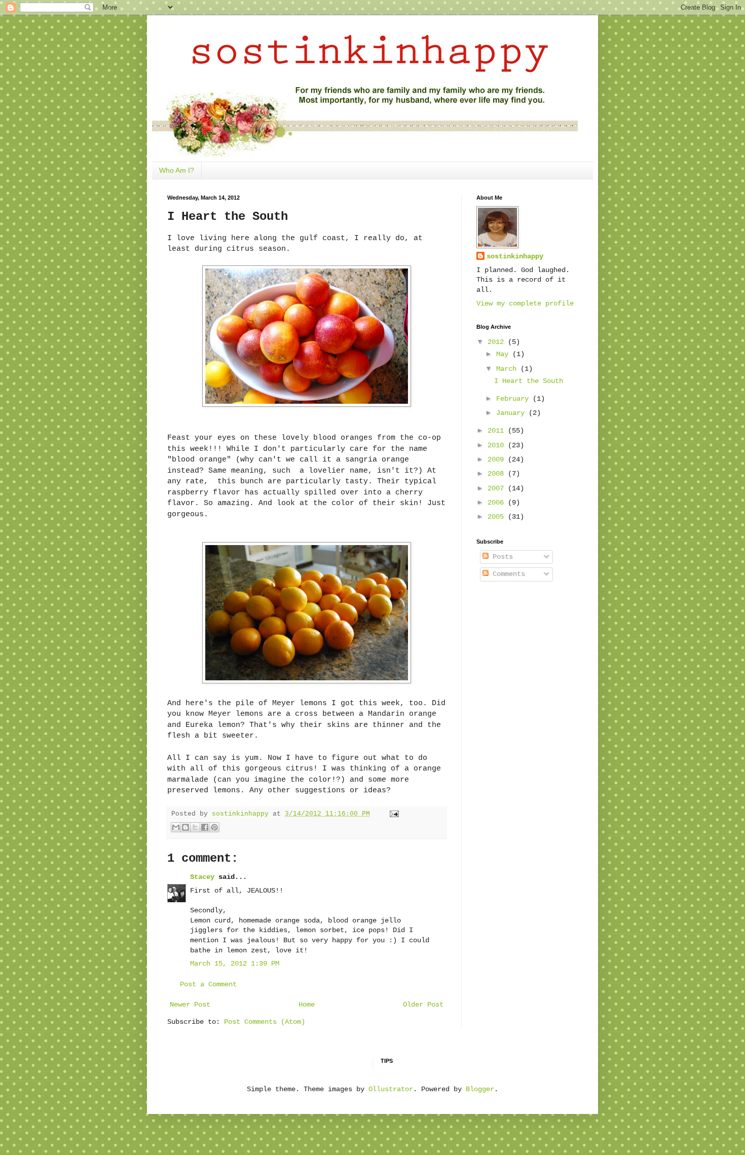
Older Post (423, 1004)
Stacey (202, 877)
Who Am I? (176, 170)
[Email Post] (393, 814)
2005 (498, 517)
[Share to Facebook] (205, 827)
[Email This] (176, 827)
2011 (498, 431)
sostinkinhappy (515, 256)
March (508, 369)
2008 (498, 474)
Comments (507, 574)
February (514, 399)
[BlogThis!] (185, 827)
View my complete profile (525, 303)
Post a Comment (208, 984)
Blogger (480, 1089)
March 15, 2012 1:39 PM (234, 963)
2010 (498, 445)
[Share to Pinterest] (214, 827)
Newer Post (190, 1004)
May (504, 354)
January (512, 413)
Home (307, 1004)
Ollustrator (390, 1089)
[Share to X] (195, 827)
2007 (498, 488)
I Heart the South (528, 381)
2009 (498, 459)
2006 (498, 502)
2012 (498, 342)
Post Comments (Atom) (264, 1022)
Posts (501, 557)
